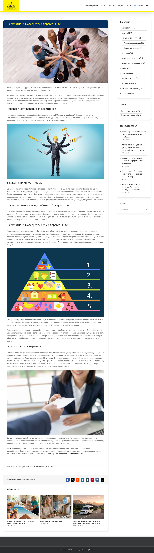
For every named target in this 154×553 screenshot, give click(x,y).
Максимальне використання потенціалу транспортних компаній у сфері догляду (88, 507)
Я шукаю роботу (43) (132, 38)
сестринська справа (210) (134, 63)
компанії (42, 467)
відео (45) (126, 68)
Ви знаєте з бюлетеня (130, 111)
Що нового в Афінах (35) (132, 88)
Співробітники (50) (131, 78)
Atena (60, 242)
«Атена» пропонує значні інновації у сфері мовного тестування (133, 161)
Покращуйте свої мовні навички (56, 507)
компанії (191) (127, 73)
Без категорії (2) (128, 28)
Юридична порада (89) (132, 48)
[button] (147, 5)
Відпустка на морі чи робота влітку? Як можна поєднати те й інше (23, 507)
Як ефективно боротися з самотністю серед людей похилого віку (132, 174)
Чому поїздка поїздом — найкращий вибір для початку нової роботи (132, 187)
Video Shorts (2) (128, 94)
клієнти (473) (127, 33)
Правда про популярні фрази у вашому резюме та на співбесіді (134, 134)
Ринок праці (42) (130, 83)
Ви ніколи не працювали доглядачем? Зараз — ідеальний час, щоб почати (133, 147)
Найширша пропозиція (131, 115)
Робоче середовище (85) (133, 43)
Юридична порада (33, 467)
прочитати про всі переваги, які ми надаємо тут (63, 454)
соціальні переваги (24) (133, 58)
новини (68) (128, 53)
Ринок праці (49, 467)
